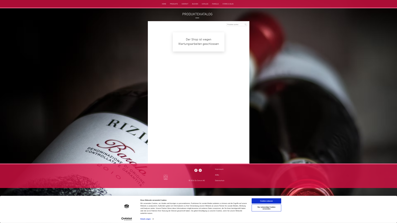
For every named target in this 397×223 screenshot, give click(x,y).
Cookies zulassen (266, 201)
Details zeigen (145, 219)
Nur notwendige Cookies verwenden (266, 208)
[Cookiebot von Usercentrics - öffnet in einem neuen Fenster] (127, 219)
